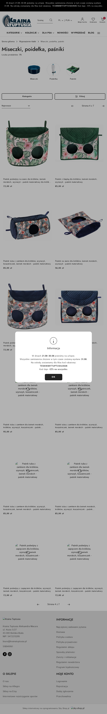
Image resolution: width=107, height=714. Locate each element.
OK (53, 377)
